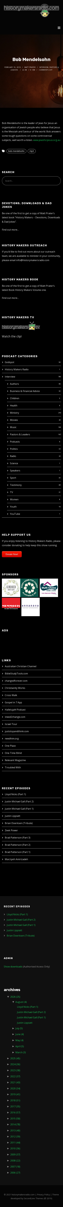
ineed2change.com (15, 716)
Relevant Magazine (15, 760)
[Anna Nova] (30, 606)
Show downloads (13, 966)
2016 (15, 1112)
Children (14, 398)
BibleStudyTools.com (16, 673)
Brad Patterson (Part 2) (17, 844)
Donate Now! (12, 554)
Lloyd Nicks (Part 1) (15, 794)
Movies (14, 420)
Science (14, 463)
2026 (15, 996)
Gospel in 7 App (13, 702)
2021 (15, 1082)
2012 (15, 1136)
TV (11, 492)
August (21, 1002)
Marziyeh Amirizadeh (16, 859)
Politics (14, 448)
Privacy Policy (43, 1194)
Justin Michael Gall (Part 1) (19, 808)
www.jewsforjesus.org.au (46, 140)
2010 (15, 1148)
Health (13, 405)
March (20, 1052)
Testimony (16, 485)
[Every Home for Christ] (29, 587)
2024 (15, 1064)
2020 (15, 1088)
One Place (10, 745)
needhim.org (12, 738)
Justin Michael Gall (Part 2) (19, 801)
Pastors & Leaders (20, 434)
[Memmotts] (11, 606)
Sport (13, 477)
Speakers (15, 470)
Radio (13, 456)
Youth (13, 506)
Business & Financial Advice (25, 391)
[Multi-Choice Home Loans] (49, 587)
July (19, 1028)
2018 (15, 1100)
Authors (14, 383)
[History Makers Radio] (31, 10)
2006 (15, 1172)
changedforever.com (16, 680)
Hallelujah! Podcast (15, 709)
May (19, 1040)
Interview (10, 376)
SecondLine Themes (33, 1198)
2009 (15, 1154)
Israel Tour (11, 724)
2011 (15, 1142)
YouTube (15, 513)
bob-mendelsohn (16, 151)
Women (14, 499)
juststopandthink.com (17, 731)
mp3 (32, 151)
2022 (15, 1076)
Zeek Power (11, 830)
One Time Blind (13, 753)
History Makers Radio (17, 369)
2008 (15, 1160)
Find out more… (10, 229)
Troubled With (13, 767)
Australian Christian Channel (20, 666)
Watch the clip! (12, 336)
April (19, 1046)
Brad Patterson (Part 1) (17, 852)
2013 (15, 1130)
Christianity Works (15, 688)
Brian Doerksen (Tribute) (19, 823)
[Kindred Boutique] (11, 587)
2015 (15, 1118)
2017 (15, 1106)
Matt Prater (30, 67)
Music (13, 427)
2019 (15, 1094)
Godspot (9, 362)
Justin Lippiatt (12, 816)
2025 (15, 1058)
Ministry (14, 412)
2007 (15, 1166)
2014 (15, 1124)
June (19, 1034)
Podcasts (15, 441)
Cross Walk (11, 695)
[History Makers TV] (21, 325)
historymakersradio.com (23, 1194)
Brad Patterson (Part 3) (17, 837)
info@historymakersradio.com (32, 260)
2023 (15, 1070)
